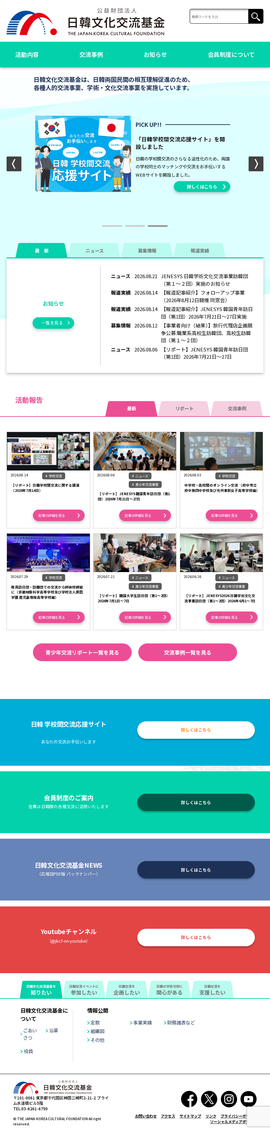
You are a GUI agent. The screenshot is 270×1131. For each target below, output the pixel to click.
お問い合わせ (146, 1116)
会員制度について (231, 54)
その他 (97, 1039)
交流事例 (91, 54)
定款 (95, 1022)
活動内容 (27, 54)
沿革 (53, 1030)
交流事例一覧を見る (187, 652)
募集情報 (147, 250)
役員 (28, 1050)
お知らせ (155, 54)
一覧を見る (52, 323)
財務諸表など (181, 1022)
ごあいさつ (30, 1034)
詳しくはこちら (202, 186)
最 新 (42, 250)
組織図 (97, 1030)
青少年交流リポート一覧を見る (82, 652)
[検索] (226, 16)
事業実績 (142, 1022)
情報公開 (97, 1010)
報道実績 (200, 250)
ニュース (95, 250)
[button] (256, 163)
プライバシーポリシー (239, 1116)
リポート (184, 408)
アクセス (168, 1116)
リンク (210, 1116)
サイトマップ (190, 1116)
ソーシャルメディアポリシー (233, 1121)
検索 (255, 16)
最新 (131, 408)
